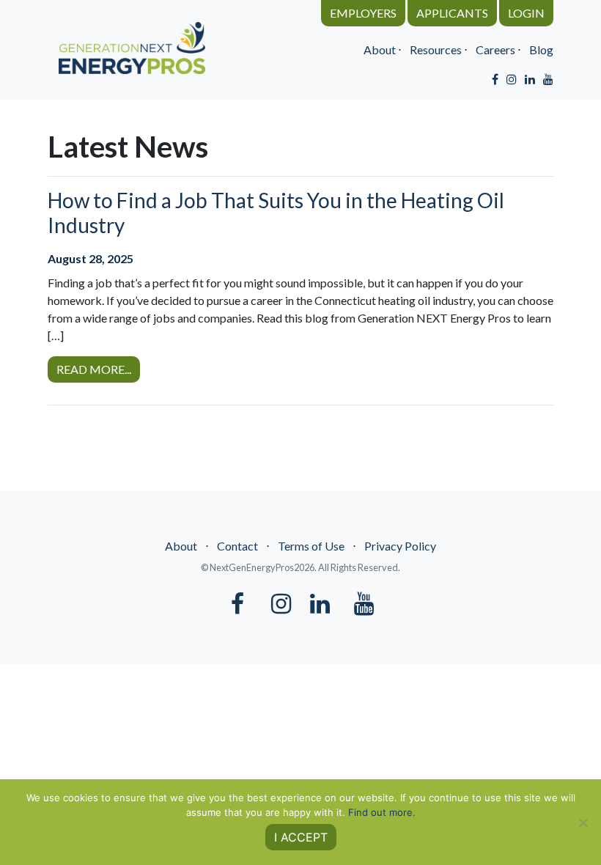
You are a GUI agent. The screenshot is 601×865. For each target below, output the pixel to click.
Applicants (452, 13)
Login (526, 13)
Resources (436, 49)
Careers (495, 49)
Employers (363, 13)
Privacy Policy (400, 546)
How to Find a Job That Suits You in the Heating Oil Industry (276, 213)
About (380, 49)
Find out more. (382, 812)
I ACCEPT (301, 837)
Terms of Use (311, 546)
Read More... (93, 369)
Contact (237, 546)
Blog (541, 49)
